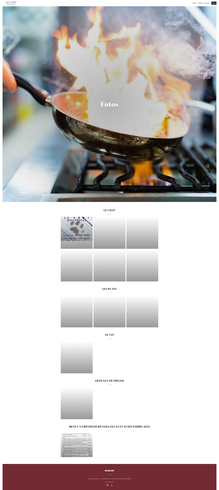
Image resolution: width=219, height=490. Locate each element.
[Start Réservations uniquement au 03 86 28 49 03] (11, 3)
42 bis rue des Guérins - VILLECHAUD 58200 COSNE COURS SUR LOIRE (117, 479)
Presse (201, 3)
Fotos (194, 3)
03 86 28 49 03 (109, 482)
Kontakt (206, 3)
